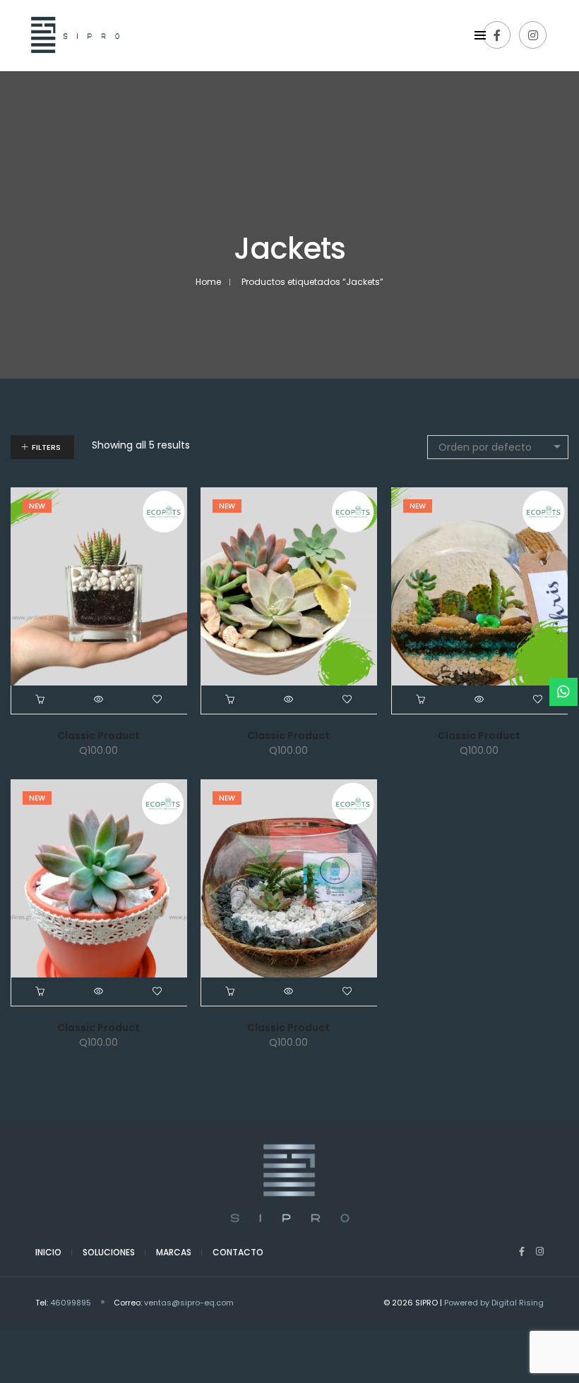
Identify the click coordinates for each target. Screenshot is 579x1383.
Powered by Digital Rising (494, 1302)
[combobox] (497, 447)
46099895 (70, 1302)
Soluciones (109, 1252)
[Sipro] (72, 63)
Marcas (173, 1252)
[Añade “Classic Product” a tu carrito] (40, 700)
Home (208, 282)
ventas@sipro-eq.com (189, 1302)
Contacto (238, 1252)
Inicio (48, 1252)
